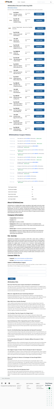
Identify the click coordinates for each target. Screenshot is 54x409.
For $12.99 (28, 143)
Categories (23, 2)
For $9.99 (27, 138)
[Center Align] (51, 2)
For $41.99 (28, 141)
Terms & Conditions (40, 388)
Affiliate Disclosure (39, 385)
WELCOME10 (35, 146)
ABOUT (18, 383)
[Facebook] (2, 383)
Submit (11, 278)
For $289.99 (35, 153)
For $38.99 (28, 176)
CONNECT (38, 383)
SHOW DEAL (39, 14)
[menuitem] (19, 2)
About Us (19, 386)
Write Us (18, 388)
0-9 (47, 388)
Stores (19, 2)
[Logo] (8, 2)
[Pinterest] (9, 383)
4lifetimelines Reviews (12, 7)
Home (3, 378)
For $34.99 (35, 181)
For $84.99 (35, 168)
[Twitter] (6, 383)
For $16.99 (28, 157)
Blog (27, 386)
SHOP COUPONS (29, 383)
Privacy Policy (39, 386)
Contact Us (19, 385)
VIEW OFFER (40, 28)
